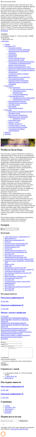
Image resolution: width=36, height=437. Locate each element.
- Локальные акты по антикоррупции (19, 91)
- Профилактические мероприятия (23, 98)
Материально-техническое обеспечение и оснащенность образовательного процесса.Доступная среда (21, 63)
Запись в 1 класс (13, 122)
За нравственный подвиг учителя (17, 281)
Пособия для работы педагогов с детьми (19, 269)
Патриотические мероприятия (16, 243)
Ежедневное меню (14, 120)
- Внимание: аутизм (18, 118)
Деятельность (9, 86)
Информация (10, 283)
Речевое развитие (12, 247)
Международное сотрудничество (19, 77)
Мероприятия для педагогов (15, 268)
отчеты (8, 249)
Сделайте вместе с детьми (16, 125)
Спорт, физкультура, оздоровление (17, 236)
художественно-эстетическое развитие (19, 259)
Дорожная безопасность (16, 96)
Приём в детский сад (15, 124)
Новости (7, 132)
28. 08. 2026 (4, 301)
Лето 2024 (9, 285)
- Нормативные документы (21, 99)
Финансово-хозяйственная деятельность (21, 68)
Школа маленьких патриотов (15, 276)
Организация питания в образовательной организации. (18, 79)
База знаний (12, 106)
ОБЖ (8, 266)
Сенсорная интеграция (13, 278)
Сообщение (4, 357)
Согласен (4, 34)
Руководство (12, 56)
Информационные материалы (18, 117)
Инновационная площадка (17, 101)
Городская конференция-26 (12, 305)
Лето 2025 (9, 288)
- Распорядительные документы (22, 89)
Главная (7, 44)
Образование (12, 55)
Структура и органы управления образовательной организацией (19, 50)
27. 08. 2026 (4, 309)
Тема (2, 346)
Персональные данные (8, 359)
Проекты (9, 264)
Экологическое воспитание (15, 250)
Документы (12, 53)
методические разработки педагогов (18, 273)
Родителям (8, 110)
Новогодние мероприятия (14, 240)
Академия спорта (14, 105)
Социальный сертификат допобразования (16, 129)
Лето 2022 (9, 274)
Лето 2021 (9, 254)
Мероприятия (10, 238)
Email (2, 344)
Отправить (5, 364)
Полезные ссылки (14, 113)
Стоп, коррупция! (14, 87)
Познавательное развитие (15, 245)
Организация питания (15, 108)
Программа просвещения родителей (20, 111)
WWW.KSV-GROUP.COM (19, 429)
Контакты (8, 134)
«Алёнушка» (5, 41)
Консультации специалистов (17, 115)
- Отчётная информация (20, 94)
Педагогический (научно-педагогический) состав (16, 59)
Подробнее (4, 31)
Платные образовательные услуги (19, 67)
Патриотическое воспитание (17, 103)
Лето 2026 (9, 290)
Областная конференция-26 (12, 298)
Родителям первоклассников (17, 127)
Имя (2, 342)
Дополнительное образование (16, 252)
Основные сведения (15, 48)
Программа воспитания (14, 144)
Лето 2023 (9, 280)
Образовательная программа (16, 257)
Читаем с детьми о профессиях (13, 313)
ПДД (8, 242)
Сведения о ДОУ (10, 46)
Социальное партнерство (15, 271)
